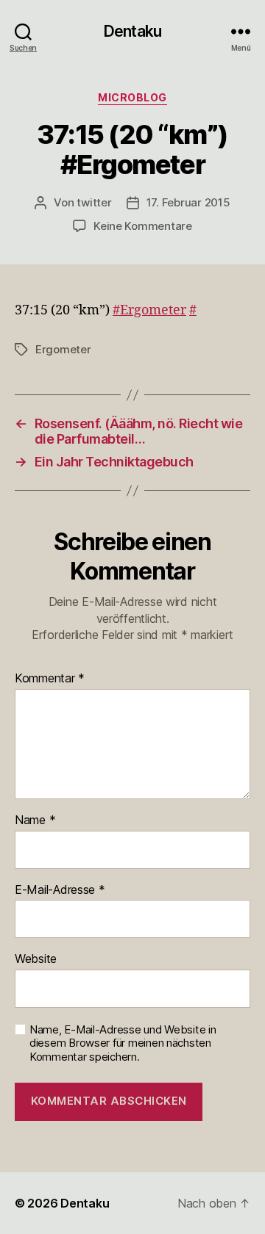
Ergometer (63, 349)
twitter (94, 202)
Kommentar (50, 678)
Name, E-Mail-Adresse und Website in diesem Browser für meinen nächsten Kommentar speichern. (122, 1043)
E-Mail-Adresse (60, 890)
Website (36, 959)
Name (35, 820)
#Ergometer (149, 310)
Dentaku (132, 31)
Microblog (132, 97)
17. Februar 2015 (188, 202)
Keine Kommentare (142, 226)
